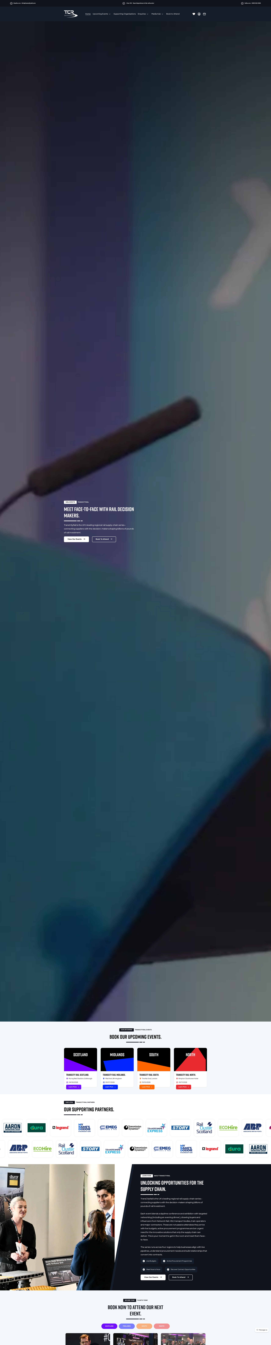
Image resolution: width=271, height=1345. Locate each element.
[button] (143, 14)
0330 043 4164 (253, 3)
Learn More (72, 1087)
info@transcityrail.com (25, 3)
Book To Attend (102, 539)
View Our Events (75, 539)
